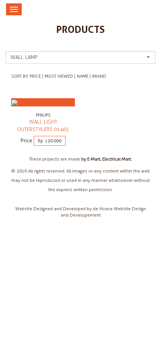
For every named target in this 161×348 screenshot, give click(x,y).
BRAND (99, 76)
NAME (82, 76)
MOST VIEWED (59, 76)
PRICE (35, 76)
